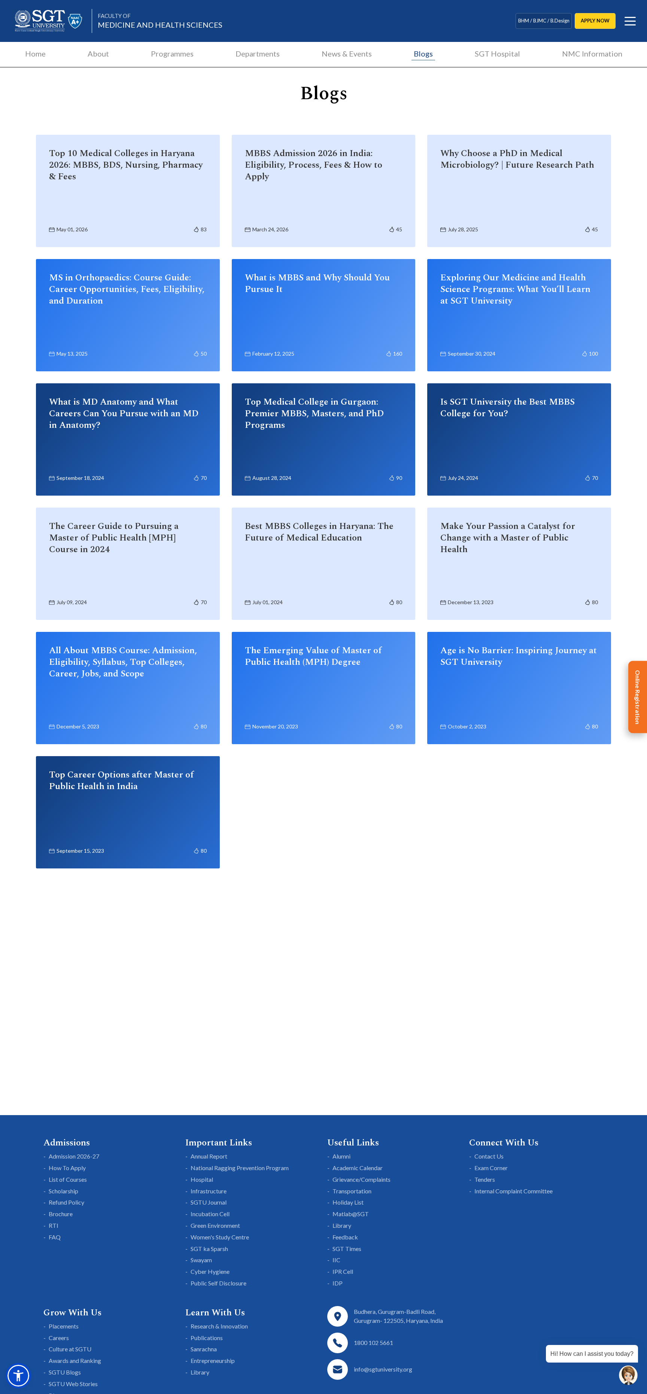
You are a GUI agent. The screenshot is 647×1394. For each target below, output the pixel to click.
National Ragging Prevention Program (240, 1167)
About (98, 53)
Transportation (351, 1190)
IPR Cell (342, 1271)
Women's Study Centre (220, 1237)
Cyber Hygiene (210, 1271)
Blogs (423, 53)
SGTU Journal (209, 1202)
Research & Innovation (219, 1326)
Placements (64, 1326)
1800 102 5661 (373, 1342)
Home (35, 53)
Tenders (484, 1179)
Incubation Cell (210, 1213)
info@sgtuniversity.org (383, 1369)
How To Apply (67, 1167)
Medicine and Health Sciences (160, 20)
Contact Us (489, 1156)
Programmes (172, 53)
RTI (53, 1225)
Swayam (201, 1259)
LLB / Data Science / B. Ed (543, 21)
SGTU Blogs (65, 1372)
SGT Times (346, 1248)
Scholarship (63, 1190)
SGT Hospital (497, 53)
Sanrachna (204, 1348)
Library (341, 1225)
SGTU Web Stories (73, 1383)
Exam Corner (491, 1167)
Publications (207, 1337)
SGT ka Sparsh (209, 1248)
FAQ (55, 1237)
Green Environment (215, 1225)
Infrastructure (209, 1190)
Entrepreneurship (213, 1360)
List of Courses (68, 1179)
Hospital (202, 1179)
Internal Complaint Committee (513, 1190)
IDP (337, 1283)
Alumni (341, 1156)
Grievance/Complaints (361, 1179)
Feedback (345, 1237)
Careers (59, 1337)
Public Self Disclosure (218, 1283)
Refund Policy (66, 1202)
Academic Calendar (357, 1167)
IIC (336, 1259)
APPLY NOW (595, 21)
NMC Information (592, 53)
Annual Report (209, 1156)
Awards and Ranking (75, 1360)
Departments (258, 53)
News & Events (347, 53)
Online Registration (637, 697)
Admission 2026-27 (74, 1156)
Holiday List (348, 1202)
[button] (18, 1376)
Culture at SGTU (70, 1348)
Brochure (61, 1213)
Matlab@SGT (350, 1213)
